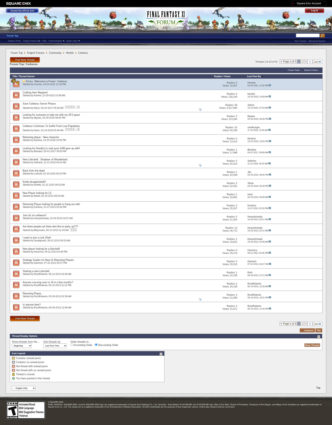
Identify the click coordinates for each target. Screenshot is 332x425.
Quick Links (71, 41)
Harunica (38, 251)
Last (316, 61)
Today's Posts (14, 41)
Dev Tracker (301, 41)
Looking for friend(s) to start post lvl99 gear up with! (51, 148)
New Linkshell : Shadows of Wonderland (45, 159)
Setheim (38, 162)
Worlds (70, 52)
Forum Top (12, 35)
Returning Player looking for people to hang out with (51, 204)
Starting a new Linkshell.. (37, 271)
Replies (218, 76)
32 (236, 127)
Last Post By (254, 76)
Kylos (37, 107)
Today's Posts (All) (31, 41)
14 (236, 228)
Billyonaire (39, 230)
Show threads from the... (25, 341)
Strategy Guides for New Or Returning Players (48, 260)
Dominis (38, 207)
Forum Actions (55, 41)
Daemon (38, 263)
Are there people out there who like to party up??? (50, 226)
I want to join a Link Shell (37, 237)
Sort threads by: (52, 341)
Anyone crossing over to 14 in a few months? (48, 282)
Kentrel (37, 95)
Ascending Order (82, 345)
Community (55, 52)
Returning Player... (33, 293)
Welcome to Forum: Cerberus (50, 81)
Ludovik (38, 173)
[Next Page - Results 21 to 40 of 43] (310, 62)
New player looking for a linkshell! (41, 248)
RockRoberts (40, 274)
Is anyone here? (32, 304)
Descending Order (107, 345)
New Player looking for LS (37, 193)
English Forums (36, 52)
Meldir (37, 196)
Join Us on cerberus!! (34, 215)
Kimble (37, 184)
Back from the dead (34, 170)
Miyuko (37, 117)
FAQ (44, 41)
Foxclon (38, 84)
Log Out (316, 11)
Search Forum (311, 70)
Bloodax (38, 151)
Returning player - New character (41, 137)
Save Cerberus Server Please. (39, 103)
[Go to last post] (270, 85)
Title (14, 76)
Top (319, 330)
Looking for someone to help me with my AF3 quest (51, 114)
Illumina (38, 140)
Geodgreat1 (40, 240)
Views (227, 76)
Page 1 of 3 (289, 61)
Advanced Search (317, 41)
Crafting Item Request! (35, 92)
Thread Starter (27, 76)
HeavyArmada (41, 218)
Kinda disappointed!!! (34, 181)
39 (236, 105)
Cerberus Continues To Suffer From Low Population (51, 126)
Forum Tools (294, 70)
